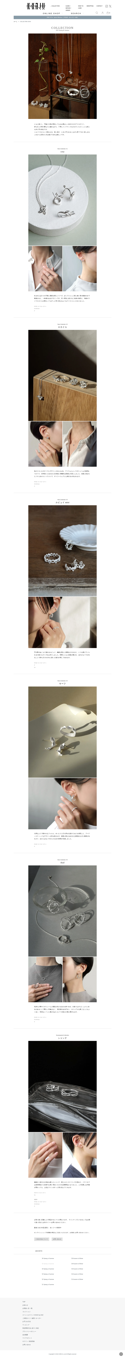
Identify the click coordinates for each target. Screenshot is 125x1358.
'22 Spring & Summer (48, 1279)
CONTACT (99, 6)
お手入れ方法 (26, 1321)
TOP (23, 1302)
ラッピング (25, 1325)
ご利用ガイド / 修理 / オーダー (31, 1318)
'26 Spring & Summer (48, 1258)
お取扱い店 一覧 (27, 1308)
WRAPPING (90, 6)
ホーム (15, 21)
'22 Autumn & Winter (77, 1274)
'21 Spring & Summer (48, 1284)
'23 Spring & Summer (48, 1274)
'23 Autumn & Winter (77, 1269)
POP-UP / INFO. (32, 6)
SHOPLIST (43, 6)
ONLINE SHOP (51, 13)
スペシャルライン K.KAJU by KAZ (32, 1315)
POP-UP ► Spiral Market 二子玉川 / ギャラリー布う (62, 17)
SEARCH (76, 13)
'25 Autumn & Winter (77, 1258)
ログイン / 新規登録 (28, 1341)
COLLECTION (56, 6)
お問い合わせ (57, 1239)
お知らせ (25, 1305)
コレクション (26, 1311)
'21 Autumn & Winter (77, 1279)
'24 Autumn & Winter (77, 1263)
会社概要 (25, 1335)
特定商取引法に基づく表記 (30, 1328)
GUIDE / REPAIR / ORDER (68, 8)
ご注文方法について (42, 1239)
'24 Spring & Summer (48, 1269)
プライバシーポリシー (29, 1331)
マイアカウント (27, 1338)
